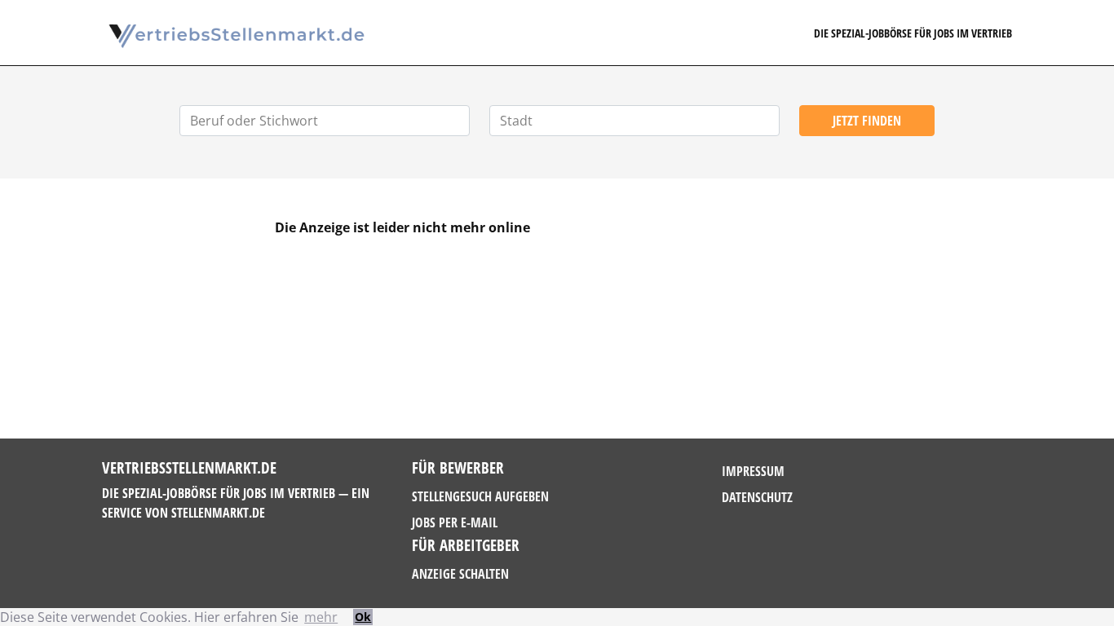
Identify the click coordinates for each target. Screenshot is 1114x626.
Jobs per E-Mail (454, 522)
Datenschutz (757, 497)
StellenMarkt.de (218, 513)
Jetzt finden (867, 121)
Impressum (753, 471)
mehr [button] (321, 617)
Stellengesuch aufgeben (480, 496)
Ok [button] (363, 616)
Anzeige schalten (460, 574)
